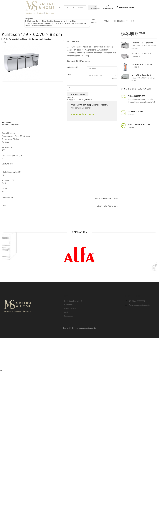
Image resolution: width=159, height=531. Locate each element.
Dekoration (81, 23)
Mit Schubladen (101, 198)
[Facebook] (132, 21)
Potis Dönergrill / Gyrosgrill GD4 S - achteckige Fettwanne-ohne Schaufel (143, 64)
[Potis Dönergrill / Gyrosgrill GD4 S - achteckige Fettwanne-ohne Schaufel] (125, 67)
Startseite (7, 29)
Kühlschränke (35, 29)
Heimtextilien (72, 23)
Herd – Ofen (67, 21)
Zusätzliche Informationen (11, 125)
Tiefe (69, 74)
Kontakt (94, 22)
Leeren (114, 79)
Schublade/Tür (72, 67)
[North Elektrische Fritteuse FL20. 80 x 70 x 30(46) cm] (125, 77)
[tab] (60, 122)
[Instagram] (133, 21)
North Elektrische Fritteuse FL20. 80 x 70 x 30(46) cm (143, 75)
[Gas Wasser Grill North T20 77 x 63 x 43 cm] (125, 56)
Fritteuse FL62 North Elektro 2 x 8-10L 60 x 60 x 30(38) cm (143, 43)
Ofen (74, 21)
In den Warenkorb (78, 94)
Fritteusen (32, 21)
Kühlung (52, 23)
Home (93, 20)
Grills (26, 21)
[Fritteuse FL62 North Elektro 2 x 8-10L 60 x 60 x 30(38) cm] (125, 46)
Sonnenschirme (46, 26)
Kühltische (47, 29)
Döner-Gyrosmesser (32, 23)
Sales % (28, 26)
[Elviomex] (79, 254)
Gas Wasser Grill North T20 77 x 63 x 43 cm (143, 53)
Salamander (44, 23)
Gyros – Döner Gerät (43, 21)
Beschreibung (7, 122)
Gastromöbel (35, 26)
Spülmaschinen (57, 21)
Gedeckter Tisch (61, 23)
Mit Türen (113, 198)
